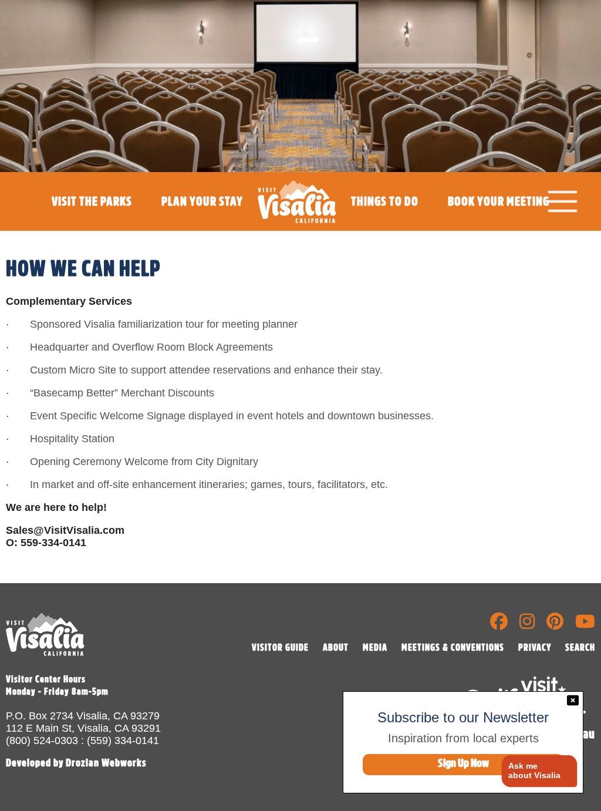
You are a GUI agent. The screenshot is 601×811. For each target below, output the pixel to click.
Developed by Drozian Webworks (76, 763)
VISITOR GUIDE (280, 647)
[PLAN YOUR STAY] (202, 228)
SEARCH (580, 647)
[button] (535, 771)
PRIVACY (534, 647)
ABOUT (336, 647)
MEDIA (375, 647)
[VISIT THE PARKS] (92, 228)
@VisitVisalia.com (78, 530)
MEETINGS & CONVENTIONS (452, 647)
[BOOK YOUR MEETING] (498, 228)
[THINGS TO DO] (384, 228)
